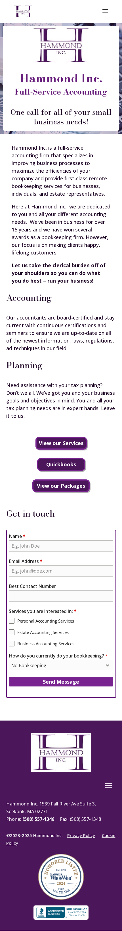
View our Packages (61, 485)
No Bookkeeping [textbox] (28, 665)
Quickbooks (61, 464)
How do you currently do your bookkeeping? (58, 656)
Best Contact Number (32, 586)
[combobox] (61, 665)
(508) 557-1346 (38, 819)
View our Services (61, 443)
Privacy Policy (81, 835)
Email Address (26, 561)
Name (17, 536)
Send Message (61, 681)
